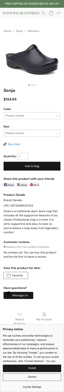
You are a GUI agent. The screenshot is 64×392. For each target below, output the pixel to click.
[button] (22, 13)
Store (19, 31)
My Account (44, 319)
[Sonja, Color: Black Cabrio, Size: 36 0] (32, 60)
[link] (32, 385)
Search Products (20, 321)
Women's (33, 31)
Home (7, 31)
